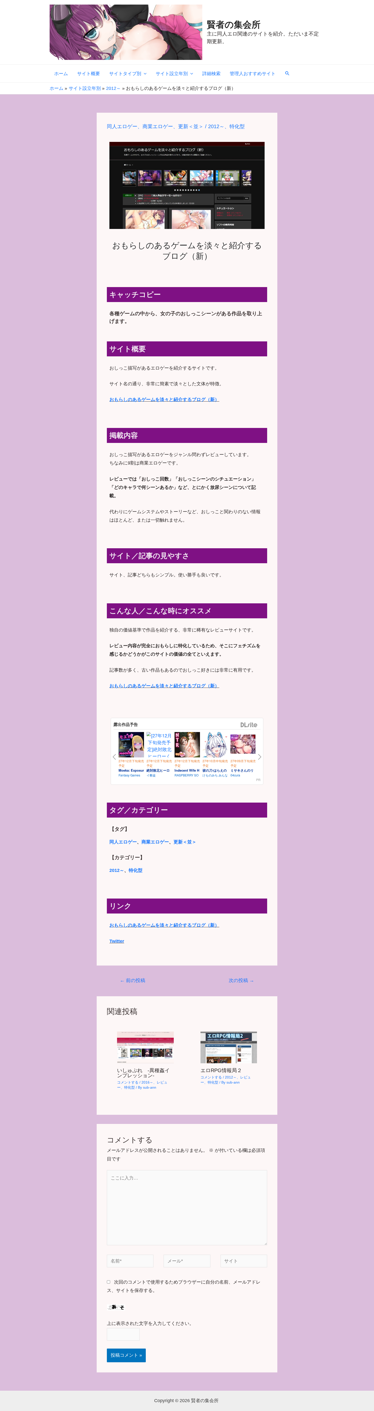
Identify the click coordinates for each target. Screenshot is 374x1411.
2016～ (147, 1082)
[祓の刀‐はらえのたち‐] (215, 745)
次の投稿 (241, 980)
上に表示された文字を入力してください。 (150, 1323)
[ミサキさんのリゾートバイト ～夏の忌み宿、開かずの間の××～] (243, 744)
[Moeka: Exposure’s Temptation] (131, 745)
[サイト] (244, 1262)
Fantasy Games (129, 775)
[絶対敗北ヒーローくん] (159, 749)
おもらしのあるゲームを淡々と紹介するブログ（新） (164, 399)
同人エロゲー (122, 126)
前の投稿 (132, 980)
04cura (235, 775)
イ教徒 (151, 775)
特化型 (237, 126)
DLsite (249, 725)
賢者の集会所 (234, 24)
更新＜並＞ (191, 126)
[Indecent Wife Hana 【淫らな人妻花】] (187, 745)
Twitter (116, 941)
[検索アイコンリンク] (287, 73)
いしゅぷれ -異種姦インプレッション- (143, 1073)
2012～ (216, 126)
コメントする (127, 1082)
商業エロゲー (157, 126)
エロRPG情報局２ (221, 1070)
